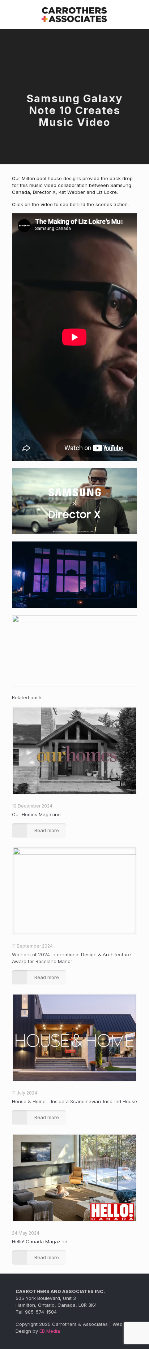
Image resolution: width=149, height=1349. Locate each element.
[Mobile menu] (139, 14)
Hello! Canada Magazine (39, 1241)
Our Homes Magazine (36, 814)
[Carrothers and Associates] (74, 14)
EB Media (49, 1331)
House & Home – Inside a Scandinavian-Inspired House (74, 1101)
